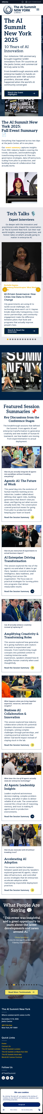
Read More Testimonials (19, 992)
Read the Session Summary (16, 517)
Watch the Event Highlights (15, 93)
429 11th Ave (7, 1025)
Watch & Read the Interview (16, 331)
